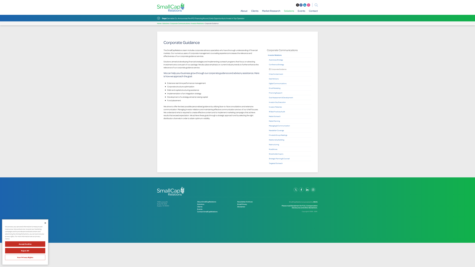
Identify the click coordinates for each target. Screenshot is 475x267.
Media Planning (274, 121)
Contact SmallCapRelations (207, 211)
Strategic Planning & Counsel (279, 158)
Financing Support (275, 93)
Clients (254, 11)
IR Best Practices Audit (277, 111)
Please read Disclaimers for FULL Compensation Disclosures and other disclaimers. (300, 206)
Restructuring (274, 144)
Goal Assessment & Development (281, 97)
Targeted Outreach (276, 163)
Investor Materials (275, 107)
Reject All (25, 251)
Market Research (271, 11)
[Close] (45, 223)
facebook (301, 5)
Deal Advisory (274, 79)
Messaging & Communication (279, 125)
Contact (313, 11)
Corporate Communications (180, 23)
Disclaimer (241, 206)
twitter (297, 5)
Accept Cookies (25, 244)
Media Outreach (275, 116)
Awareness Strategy (276, 60)
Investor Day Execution (277, 102)
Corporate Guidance (278, 69)
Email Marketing (274, 88)
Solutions (289, 11)
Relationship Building (276, 140)
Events (301, 11)
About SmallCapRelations (206, 201)
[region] (25, 242)
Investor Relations (197, 23)
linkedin (304, 5)
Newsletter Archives (245, 201)
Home (159, 23)
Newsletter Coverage (276, 130)
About (244, 11)
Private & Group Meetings (278, 135)
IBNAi (315, 202)
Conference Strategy (276, 64)
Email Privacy (242, 204)
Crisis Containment (276, 74)
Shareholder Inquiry (276, 154)
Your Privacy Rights (25, 257)
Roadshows (273, 149)
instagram (308, 5)
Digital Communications (277, 83)
